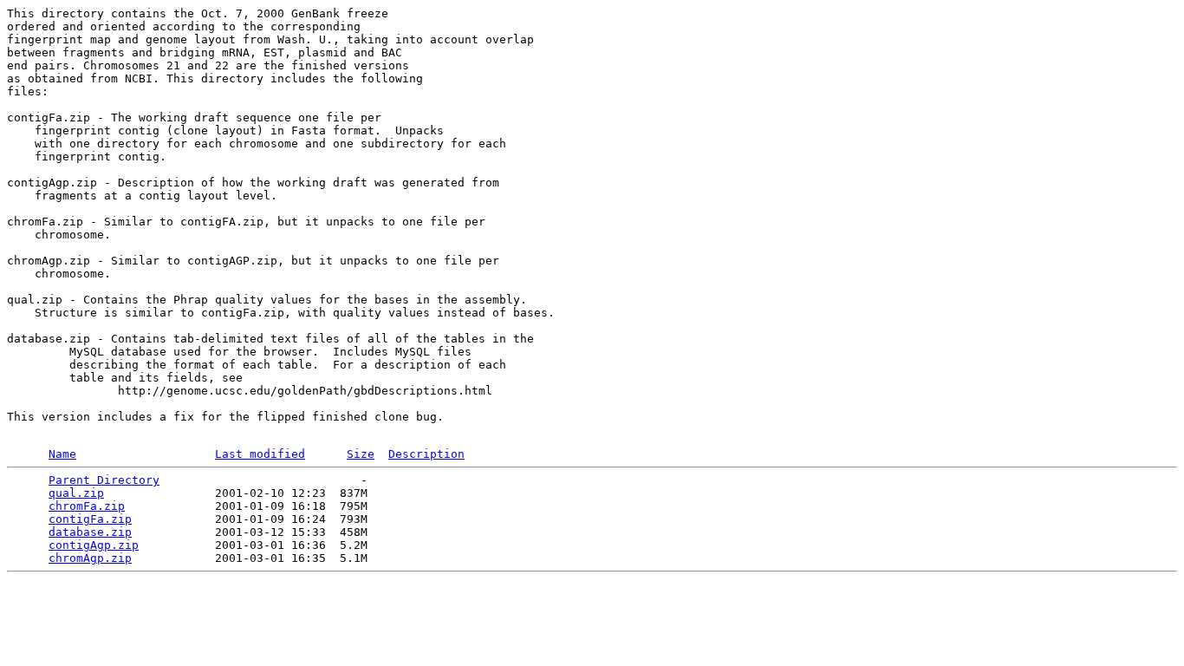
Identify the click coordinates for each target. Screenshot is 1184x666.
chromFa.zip (87, 506)
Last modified (260, 453)
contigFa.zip (90, 519)
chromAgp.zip (90, 558)
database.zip (90, 532)
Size (360, 453)
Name (62, 453)
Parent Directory (104, 479)
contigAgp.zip (94, 545)
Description (426, 453)
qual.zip (76, 493)
